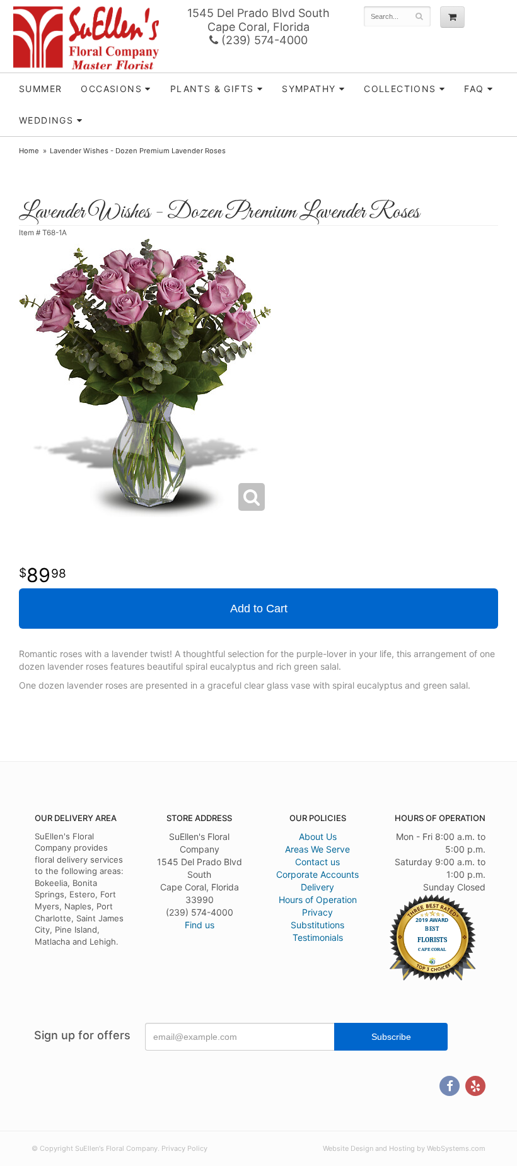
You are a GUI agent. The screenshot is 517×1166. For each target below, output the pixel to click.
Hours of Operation (318, 899)
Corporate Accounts (317, 874)
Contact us (317, 861)
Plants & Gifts (212, 88)
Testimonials (318, 937)
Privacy (317, 912)
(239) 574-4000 (263, 40)
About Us (318, 836)
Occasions (111, 88)
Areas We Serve (317, 849)
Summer (40, 88)
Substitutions (317, 924)
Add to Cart (259, 608)
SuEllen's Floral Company (86, 37)
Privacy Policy (184, 1148)
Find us (199, 924)
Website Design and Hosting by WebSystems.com (404, 1148)
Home (29, 150)
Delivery (317, 887)
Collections (400, 88)
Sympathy (308, 88)
